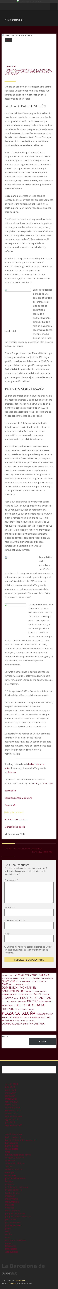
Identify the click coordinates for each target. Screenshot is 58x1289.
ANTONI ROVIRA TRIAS (26, 975)
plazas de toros (13, 1222)
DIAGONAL (7, 984)
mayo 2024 (10, 1092)
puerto (8, 1228)
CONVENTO (26, 981)
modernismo (11, 1198)
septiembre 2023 (13, 1116)
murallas (9, 1204)
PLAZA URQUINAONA (45, 1014)
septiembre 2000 (13, 1125)
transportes (11, 1248)
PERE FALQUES (9, 1008)
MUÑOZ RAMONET (45, 1001)
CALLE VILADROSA (23, 69)
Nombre (9, 907)
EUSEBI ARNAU (9, 994)
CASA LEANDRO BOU (42, 852)
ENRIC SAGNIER (41, 991)
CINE (12, 981)
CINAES (5, 981)
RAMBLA (26, 1017)
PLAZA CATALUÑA (18, 1013)
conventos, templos (15, 1163)
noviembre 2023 (13, 1110)
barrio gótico (11, 1145)
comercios (10, 1160)
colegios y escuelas (14, 1157)
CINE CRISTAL (39, 69)
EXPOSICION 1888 (25, 994)
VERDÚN (14, 74)
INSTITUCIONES (13, 1190)
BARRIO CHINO (19, 978)
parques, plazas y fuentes (18, 1216)
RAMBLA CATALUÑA (40, 1017)
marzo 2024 (11, 1098)
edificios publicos (13, 1169)
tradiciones (10, 1245)
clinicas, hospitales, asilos (18, 1154)
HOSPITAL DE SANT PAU (35, 998)
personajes (10, 1219)
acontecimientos (13, 1134)
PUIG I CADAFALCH (11, 1017)
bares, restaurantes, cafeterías (20, 1139)
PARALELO (7, 1005)
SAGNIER (16, 1021)
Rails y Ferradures (14, 812)
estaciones (10, 1175)
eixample (9, 1172)
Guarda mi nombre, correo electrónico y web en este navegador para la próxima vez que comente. (28, 949)
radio (7, 1231)
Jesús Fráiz (11, 66)
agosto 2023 (11, 1119)
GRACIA (46, 994)
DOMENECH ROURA (12, 991)
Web (6, 933)
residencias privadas (15, 1240)
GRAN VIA (7, 998)
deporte (9, 1166)
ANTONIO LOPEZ (7, 975)
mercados (10, 1195)
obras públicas (12, 1210)
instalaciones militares (16, 1187)
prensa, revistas (13, 1225)
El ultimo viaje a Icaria (15, 819)
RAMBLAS (7, 1020)
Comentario (11, 880)
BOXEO (36, 978)
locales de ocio (12, 1192)
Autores (12, 772)
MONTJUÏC (32, 1001)
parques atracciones (15, 1213)
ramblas (9, 1234)
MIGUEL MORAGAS (18, 1001)
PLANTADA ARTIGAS (26, 1009)
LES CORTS (6, 1001)
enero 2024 (11, 1104)
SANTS (25, 1024)
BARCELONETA (7, 979)
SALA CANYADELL (28, 1021)
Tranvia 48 (10, 805)
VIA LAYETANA (37, 1023)
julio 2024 (10, 1087)
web (35, 783)
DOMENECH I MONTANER (19, 987)
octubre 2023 (11, 1113)
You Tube (48, 783)
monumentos (12, 1201)
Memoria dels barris (15, 826)
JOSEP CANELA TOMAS (25, 72)
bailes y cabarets (13, 1137)
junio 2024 (10, 1089)
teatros (9, 1243)
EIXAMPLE (29, 991)
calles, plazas (11, 1148)
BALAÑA (10, 69)
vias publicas (11, 1251)
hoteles (9, 1181)
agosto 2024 (11, 1084)
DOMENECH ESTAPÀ (22, 984)
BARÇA (29, 978)
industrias (10, 1184)
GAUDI (37, 994)
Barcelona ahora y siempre (18, 797)
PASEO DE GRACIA (29, 1005)
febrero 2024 (11, 1101)
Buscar (5, 1036)
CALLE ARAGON (47, 978)
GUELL (16, 998)
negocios (9, 1207)
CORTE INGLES (39, 981)
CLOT (18, 981)
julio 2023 (10, 1122)
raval (7, 1237)
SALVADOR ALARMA (12, 1023)
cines (8, 40)
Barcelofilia (10, 790)
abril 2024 (10, 1095)
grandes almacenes (15, 1178)
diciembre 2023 (12, 1107)
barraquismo (11, 1142)
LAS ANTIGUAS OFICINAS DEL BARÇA (23, 848)
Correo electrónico (14, 920)
